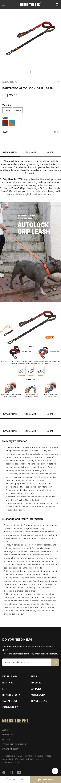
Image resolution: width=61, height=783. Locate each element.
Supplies (36, 688)
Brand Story (11, 694)
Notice (6, 739)
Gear (33, 676)
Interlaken (9, 676)
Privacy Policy (10, 749)
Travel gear (38, 700)
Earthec (8, 682)
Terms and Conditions (14, 744)
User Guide (8, 734)
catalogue (9, 700)
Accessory (38, 694)
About (5, 730)
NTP (4, 688)
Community (10, 707)
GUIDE (50, 152)
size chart (30, 152)
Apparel (35, 682)
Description (10, 152)
